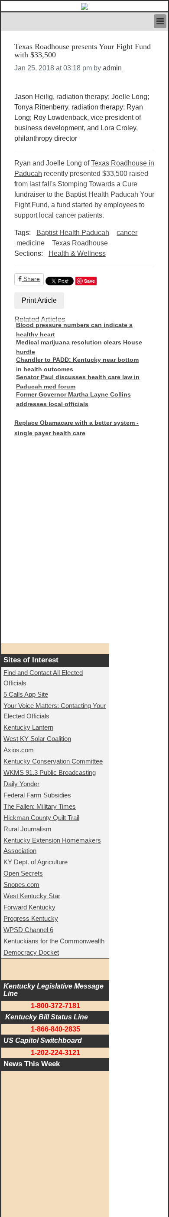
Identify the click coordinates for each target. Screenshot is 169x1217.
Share (31, 278)
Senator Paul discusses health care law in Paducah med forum (78, 382)
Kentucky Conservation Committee (53, 761)
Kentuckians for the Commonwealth (53, 941)
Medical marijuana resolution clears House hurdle (79, 347)
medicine (30, 243)
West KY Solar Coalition (37, 738)
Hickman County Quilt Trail (41, 817)
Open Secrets (23, 873)
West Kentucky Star (31, 896)
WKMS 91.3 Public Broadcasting (49, 772)
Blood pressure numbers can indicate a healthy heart (74, 329)
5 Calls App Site (25, 694)
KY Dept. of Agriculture (35, 862)
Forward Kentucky (29, 907)
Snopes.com (21, 884)
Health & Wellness (77, 253)
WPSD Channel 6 (28, 929)
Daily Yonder (21, 783)
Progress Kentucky (30, 918)
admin (112, 68)
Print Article (39, 300)
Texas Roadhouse (80, 243)
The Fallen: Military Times (39, 806)
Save (89, 281)
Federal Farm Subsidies (37, 795)
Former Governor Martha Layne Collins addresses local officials (73, 399)
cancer (127, 232)
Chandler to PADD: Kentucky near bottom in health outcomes (77, 364)
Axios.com (18, 750)
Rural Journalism (27, 829)
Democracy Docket (31, 952)
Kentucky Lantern (28, 727)
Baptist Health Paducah (72, 232)
